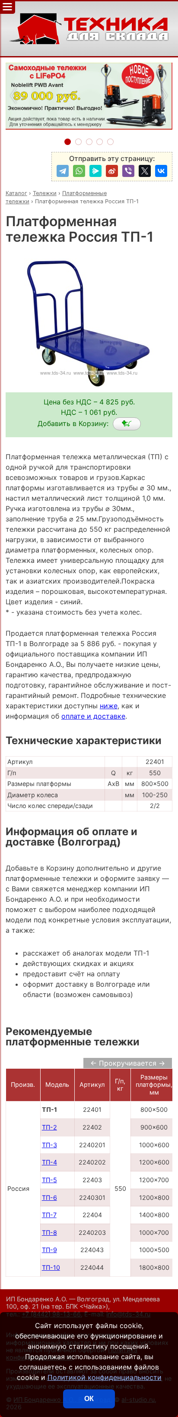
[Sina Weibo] (112, 171)
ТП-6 (49, 1197)
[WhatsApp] (79, 171)
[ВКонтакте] (161, 171)
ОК (89, 1398)
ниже (109, 705)
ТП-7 (49, 1214)
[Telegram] (62, 171)
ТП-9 (49, 1249)
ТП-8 (49, 1232)
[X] (144, 171)
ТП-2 (49, 1127)
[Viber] (128, 171)
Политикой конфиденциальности (105, 1377)
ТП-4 (49, 1162)
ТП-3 (49, 1145)
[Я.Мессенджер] (95, 171)
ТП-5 (49, 1179)
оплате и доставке (93, 716)
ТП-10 (51, 1267)
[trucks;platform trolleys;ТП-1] (127, 423)
